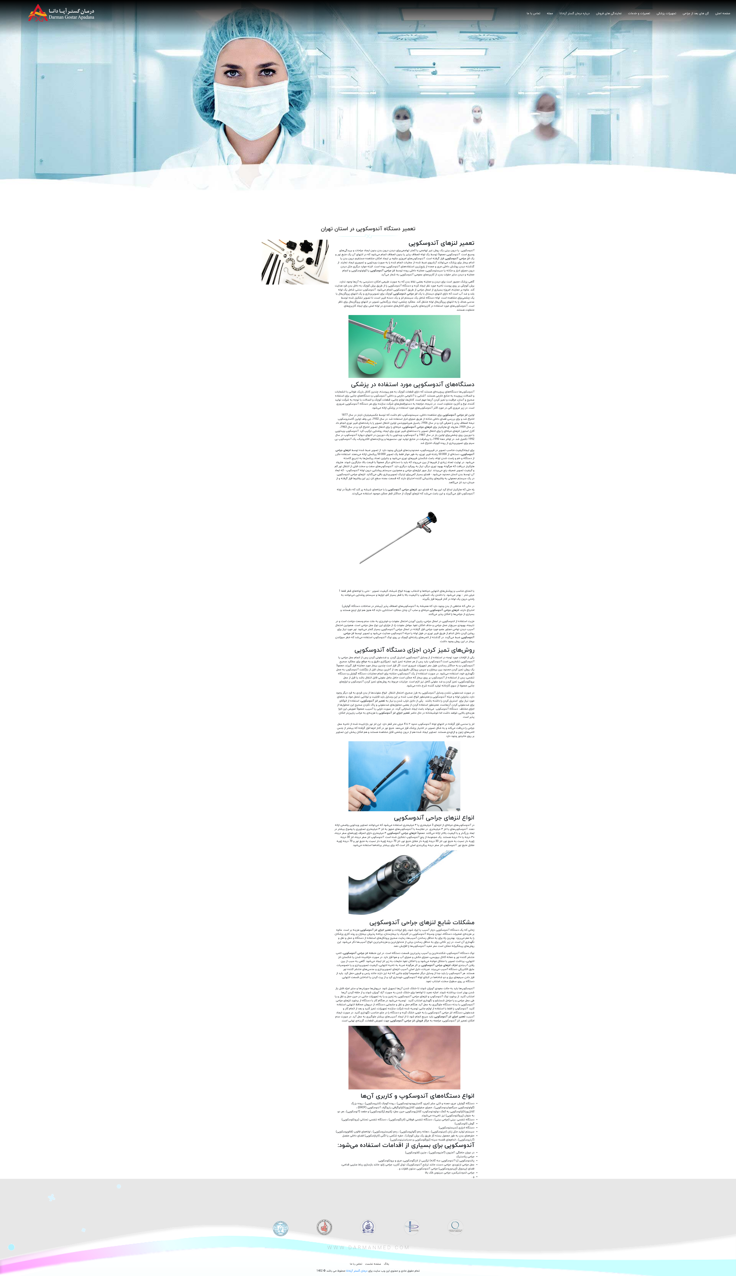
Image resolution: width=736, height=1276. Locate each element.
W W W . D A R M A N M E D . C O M (368, 1247)
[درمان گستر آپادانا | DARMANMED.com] (61, 12)
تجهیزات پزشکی (666, 14)
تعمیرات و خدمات (639, 14)
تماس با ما (533, 14)
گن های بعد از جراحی (696, 14)
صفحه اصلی (722, 14)
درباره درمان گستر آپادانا (574, 14)
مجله (550, 14)
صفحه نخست (373, 1264)
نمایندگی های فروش (609, 14)
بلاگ (386, 1264)
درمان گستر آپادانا (356, 1271)
